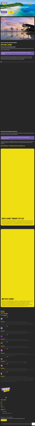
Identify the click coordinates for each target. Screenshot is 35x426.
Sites (1, 403)
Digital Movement (22, 418)
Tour (11, 12)
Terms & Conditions (9, 417)
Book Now (4, 12)
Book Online (30, 3)
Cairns (2, 405)
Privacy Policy (3, 417)
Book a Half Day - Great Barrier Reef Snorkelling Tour (13, 145)
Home (2, 401)
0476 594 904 (4, 411)
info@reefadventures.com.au (7, 413)
